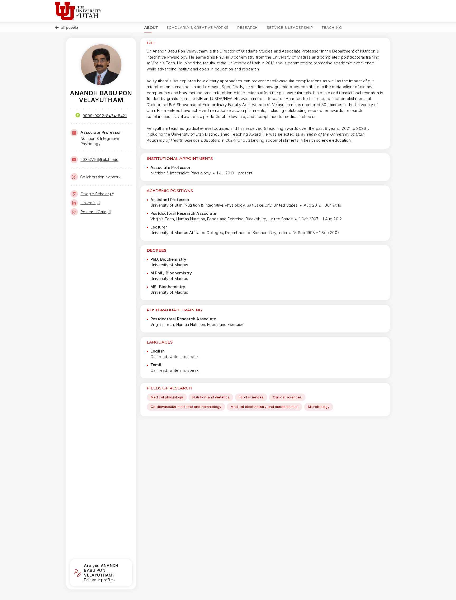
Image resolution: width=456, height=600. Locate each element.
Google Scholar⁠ (94, 194)
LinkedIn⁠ (88, 203)
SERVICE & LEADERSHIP (290, 27)
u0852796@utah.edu (99, 159)
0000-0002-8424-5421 (105, 115)
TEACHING (332, 27)
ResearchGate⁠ (93, 211)
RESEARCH (247, 27)
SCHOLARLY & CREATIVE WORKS (198, 27)
